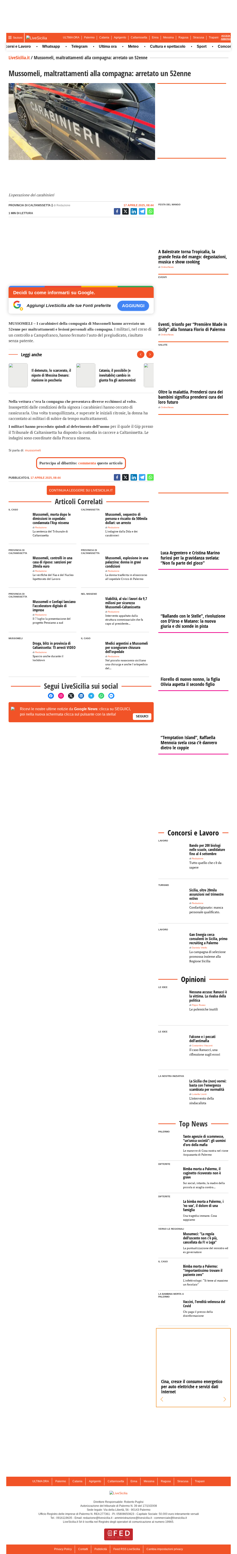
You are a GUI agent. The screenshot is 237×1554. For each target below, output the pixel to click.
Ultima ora (94, 46)
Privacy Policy (63, 1549)
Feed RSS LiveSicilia (126, 1549)
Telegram (66, 46)
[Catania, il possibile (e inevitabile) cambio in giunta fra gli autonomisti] (108, 375)
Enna (155, 37)
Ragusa (183, 37)
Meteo (120, 46)
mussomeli (33, 450)
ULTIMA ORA (71, 37)
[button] (162, 1399)
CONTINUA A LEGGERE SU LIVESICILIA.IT (81, 490)
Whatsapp (38, 46)
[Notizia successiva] (150, 354)
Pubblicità (100, 1549)
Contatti (83, 1549)
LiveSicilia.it (19, 57)
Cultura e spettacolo (154, 46)
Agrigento (120, 37)
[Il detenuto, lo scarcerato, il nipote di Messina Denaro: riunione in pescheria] (40, 375)
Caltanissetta (139, 37)
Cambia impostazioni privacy (165, 1549)
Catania (104, 37)
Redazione (63, 205)
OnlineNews (167, 267)
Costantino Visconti (202, 1045)
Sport (188, 46)
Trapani (213, 37)
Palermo (89, 37)
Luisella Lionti (199, 1094)
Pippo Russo (199, 1005)
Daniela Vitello (199, 947)
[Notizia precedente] (140, 354)
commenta (87, 463)
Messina (168, 37)
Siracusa (198, 37)
